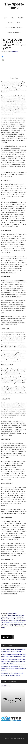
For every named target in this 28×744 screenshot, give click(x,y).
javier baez (18, 620)
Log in (22, 738)
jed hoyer (23, 620)
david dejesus (4, 620)
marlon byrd (20, 624)
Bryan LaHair (4, 618)
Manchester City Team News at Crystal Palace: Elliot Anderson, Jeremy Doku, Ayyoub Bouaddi (13, 668)
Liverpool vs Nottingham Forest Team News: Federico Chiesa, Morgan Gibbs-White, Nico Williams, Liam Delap (13, 661)
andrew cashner (20, 615)
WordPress (17, 738)
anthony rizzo (4, 617)
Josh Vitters (20, 622)
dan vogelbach (20, 618)
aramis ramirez (12, 617)
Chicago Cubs (10, 613)
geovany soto (12, 620)
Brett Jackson (20, 617)
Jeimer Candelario (5, 622)
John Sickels (14, 622)
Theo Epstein (15, 626)
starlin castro (8, 626)
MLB (15, 613)
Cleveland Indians (12, 618)
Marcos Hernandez (12, 624)
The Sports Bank (14, 6)
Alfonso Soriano (12, 615)
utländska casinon (6, 686)
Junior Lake (4, 624)
